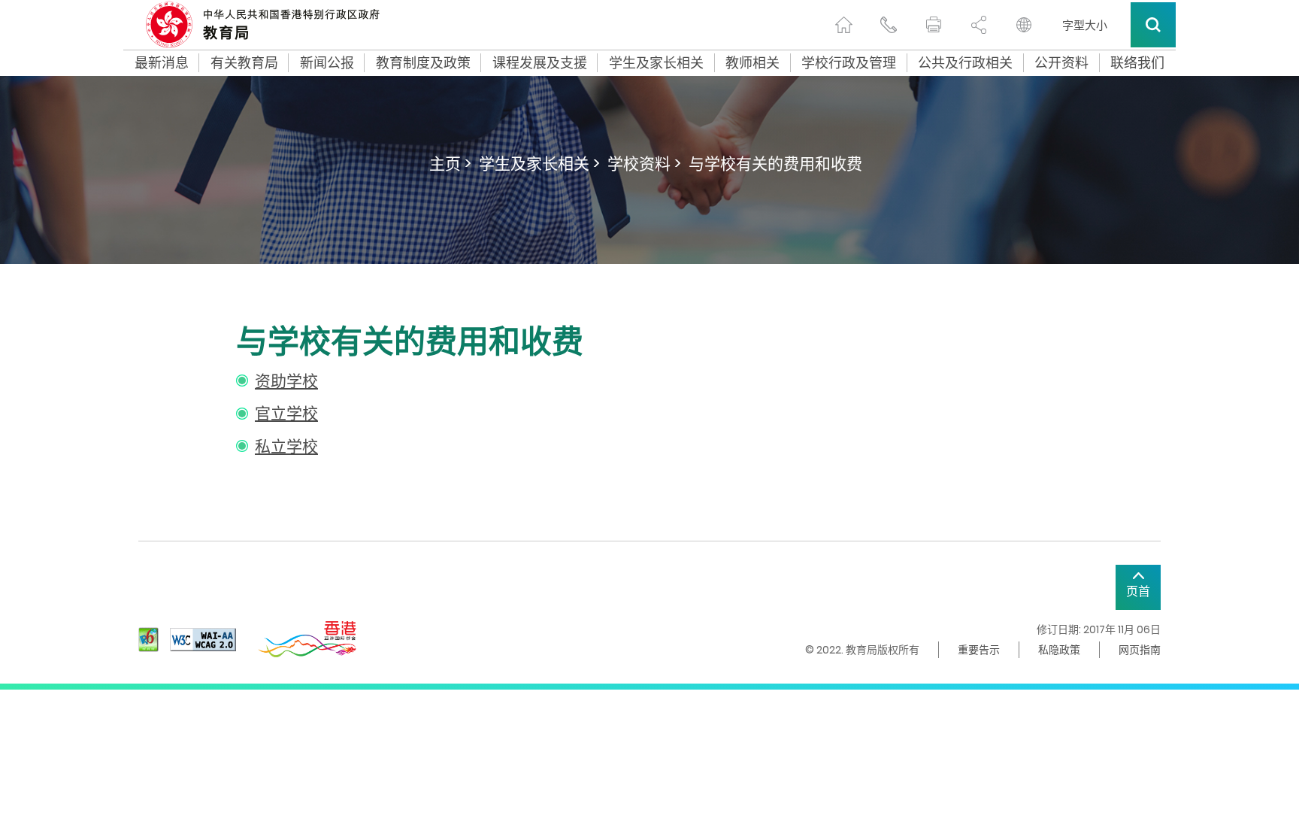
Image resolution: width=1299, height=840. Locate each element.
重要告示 (979, 649)
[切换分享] (979, 25)
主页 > (450, 163)
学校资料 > (644, 163)
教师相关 (752, 63)
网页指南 (1140, 649)
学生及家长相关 (656, 63)
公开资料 (1061, 63)
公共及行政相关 (965, 63)
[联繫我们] (888, 25)
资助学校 (286, 381)
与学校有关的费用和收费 (775, 163)
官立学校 (286, 413)
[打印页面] (933, 25)
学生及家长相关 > (539, 163)
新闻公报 (327, 63)
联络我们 (1137, 63)
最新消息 (162, 63)
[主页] (843, 25)
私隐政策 (1059, 649)
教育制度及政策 (423, 63)
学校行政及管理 (848, 63)
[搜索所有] (1153, 24)
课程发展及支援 (539, 63)
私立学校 (286, 446)
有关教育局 (244, 63)
